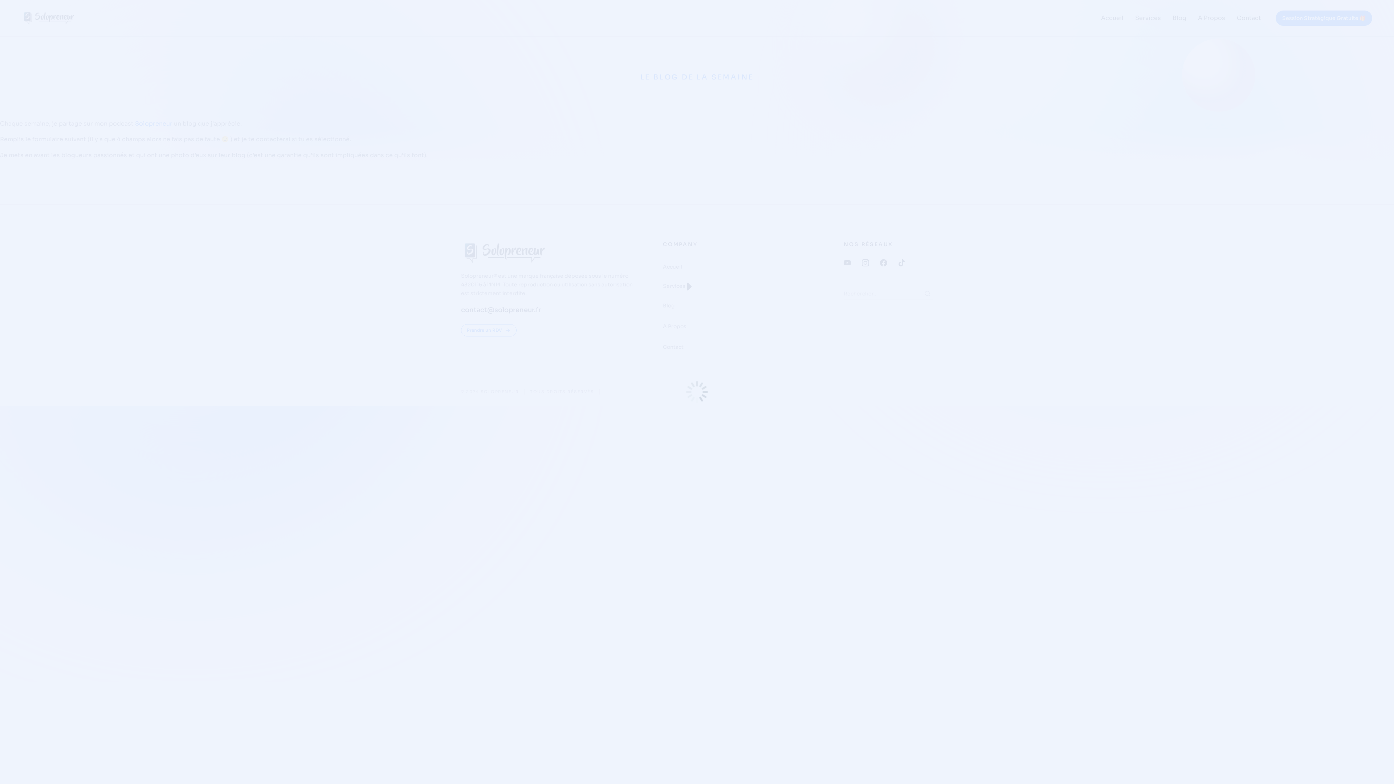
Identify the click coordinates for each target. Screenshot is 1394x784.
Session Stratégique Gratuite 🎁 (1324, 18)
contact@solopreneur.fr (501, 310)
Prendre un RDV (484, 330)
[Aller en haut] (1379, 769)
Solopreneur (153, 123)
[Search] (927, 293)
